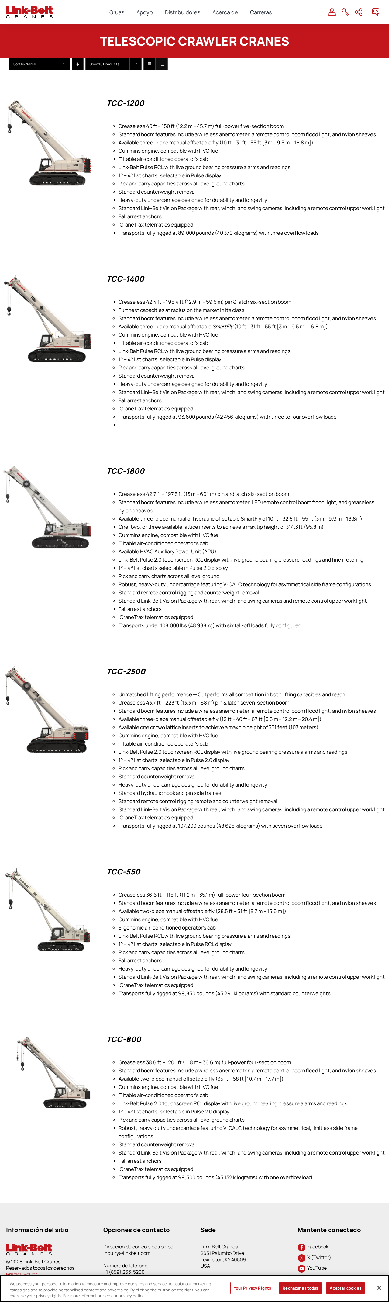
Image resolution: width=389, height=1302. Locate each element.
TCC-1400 (125, 278)
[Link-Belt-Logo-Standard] (29, 8)
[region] (194, 1288)
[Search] (345, 12)
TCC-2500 (125, 671)
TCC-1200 (125, 103)
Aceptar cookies (345, 1287)
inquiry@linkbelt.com (126, 1253)
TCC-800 (123, 1039)
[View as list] (161, 64)
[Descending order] (78, 64)
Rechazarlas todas (300, 1287)
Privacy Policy (21, 1274)
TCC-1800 (125, 471)
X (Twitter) (318, 1257)
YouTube (316, 1268)
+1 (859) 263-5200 (124, 1272)
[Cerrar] (379, 1287)
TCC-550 (123, 871)
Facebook (317, 1246)
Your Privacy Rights (252, 1287)
